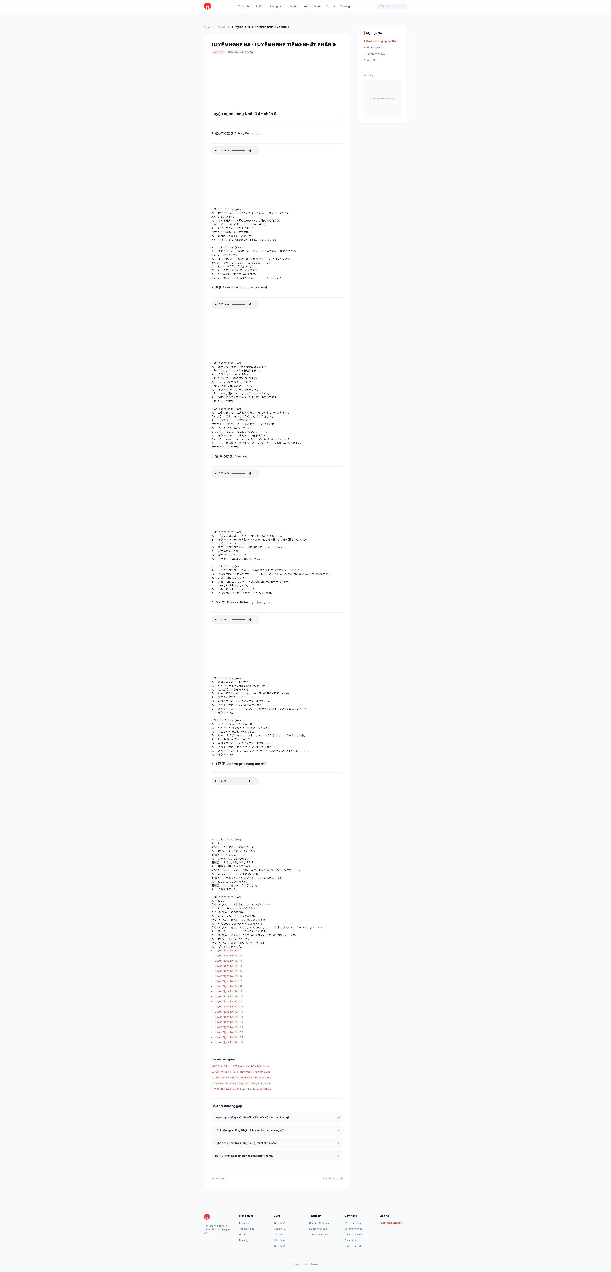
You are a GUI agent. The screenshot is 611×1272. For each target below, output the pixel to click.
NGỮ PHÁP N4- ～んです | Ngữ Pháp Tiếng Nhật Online (240, 1066)
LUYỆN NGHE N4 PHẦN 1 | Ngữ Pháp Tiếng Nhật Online (240, 1071)
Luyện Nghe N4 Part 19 (229, 1042)
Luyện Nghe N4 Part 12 (229, 1006)
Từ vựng (345, 6)
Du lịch (294, 6)
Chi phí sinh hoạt (353, 1228)
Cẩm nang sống (352, 1223)
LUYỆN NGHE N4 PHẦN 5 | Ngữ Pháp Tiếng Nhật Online (240, 1083)
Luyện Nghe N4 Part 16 (229, 1027)
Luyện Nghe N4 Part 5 (228, 970)
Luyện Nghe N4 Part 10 (229, 996)
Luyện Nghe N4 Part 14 (229, 1016)
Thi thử (330, 6)
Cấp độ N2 (279, 1228)
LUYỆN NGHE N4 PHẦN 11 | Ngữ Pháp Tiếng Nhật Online (241, 1077)
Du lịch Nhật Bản (318, 1228)
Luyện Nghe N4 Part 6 (228, 976)
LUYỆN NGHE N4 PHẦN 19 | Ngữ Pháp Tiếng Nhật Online (241, 1089)
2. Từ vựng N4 (372, 47)
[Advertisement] (277, 82)
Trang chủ (244, 6)
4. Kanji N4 (370, 60)
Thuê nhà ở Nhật (353, 1234)
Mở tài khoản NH (353, 1246)
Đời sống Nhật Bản (319, 1223)
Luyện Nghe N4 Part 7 (228, 981)
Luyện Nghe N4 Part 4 (228, 965)
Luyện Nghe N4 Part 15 (229, 1021)
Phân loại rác (351, 1240)
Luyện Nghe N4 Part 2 (228, 955)
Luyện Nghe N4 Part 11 (228, 1001)
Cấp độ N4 (223, 27)
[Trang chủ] (217, 1217)
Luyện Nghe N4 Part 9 (228, 991)
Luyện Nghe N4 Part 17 (229, 1032)
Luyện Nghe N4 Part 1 (228, 950)
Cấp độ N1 (279, 1223)
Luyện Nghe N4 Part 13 (229, 1011)
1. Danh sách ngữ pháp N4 (380, 41)
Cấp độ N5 (280, 1246)
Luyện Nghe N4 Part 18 (229, 1037)
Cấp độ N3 (280, 1234)
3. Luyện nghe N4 (374, 53)
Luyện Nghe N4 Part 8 (228, 986)
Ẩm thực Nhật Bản (318, 1234)
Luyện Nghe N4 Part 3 (228, 960)
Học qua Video (312, 6)
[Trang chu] (207, 6)
